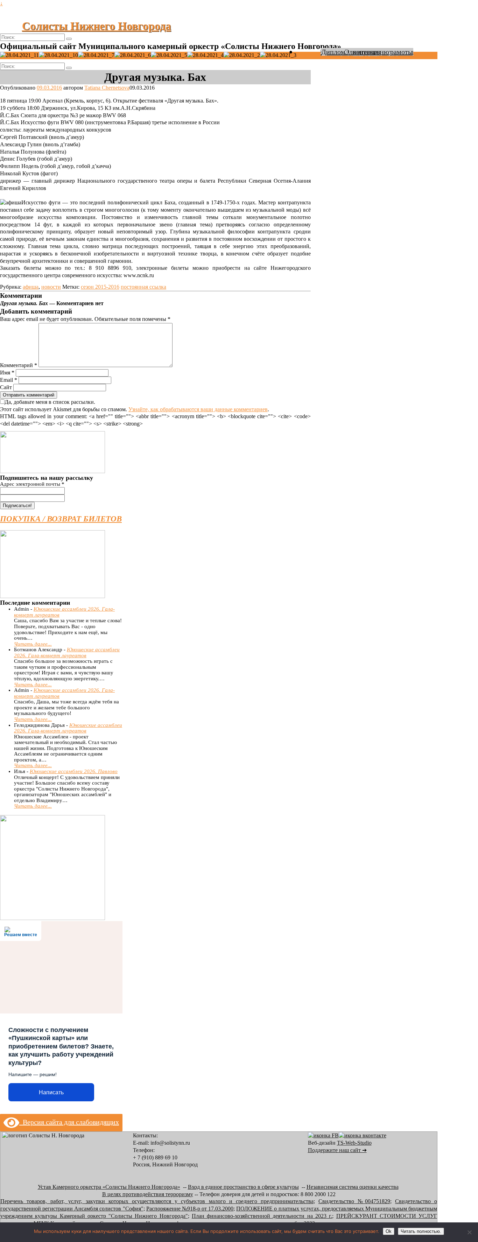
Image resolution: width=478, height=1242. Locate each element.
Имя (7, 373)
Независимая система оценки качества (353, 1187)
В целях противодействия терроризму (147, 1194)
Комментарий (18, 365)
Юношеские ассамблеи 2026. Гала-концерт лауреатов (67, 652)
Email (8, 380)
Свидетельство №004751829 (354, 1201)
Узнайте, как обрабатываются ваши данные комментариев (198, 409)
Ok (389, 1231)
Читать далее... (33, 644)
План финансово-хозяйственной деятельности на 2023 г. (262, 1216)
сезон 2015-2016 (100, 287)
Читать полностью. (421, 1231)
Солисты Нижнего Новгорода (96, 26)
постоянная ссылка (143, 287)
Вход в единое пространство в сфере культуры (243, 1187)
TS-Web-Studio (354, 1143)
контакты (367, 52)
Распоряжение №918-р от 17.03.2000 (190, 1209)
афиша (30, 287)
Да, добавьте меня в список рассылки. (50, 402)
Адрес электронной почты (32, 484)
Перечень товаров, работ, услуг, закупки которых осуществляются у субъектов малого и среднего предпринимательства (157, 1201)
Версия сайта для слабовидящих (69, 1122)
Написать (51, 1092)
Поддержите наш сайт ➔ (337, 1150)
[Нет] (469, 1232)
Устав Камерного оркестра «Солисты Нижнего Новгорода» (109, 1187)
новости (51, 287)
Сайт (6, 387)
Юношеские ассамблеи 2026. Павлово (74, 771)
